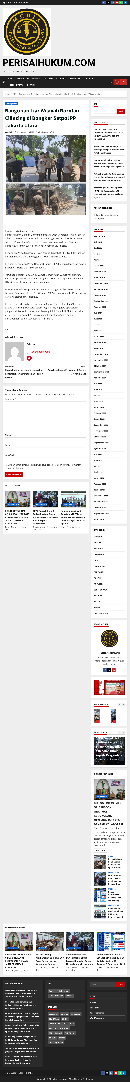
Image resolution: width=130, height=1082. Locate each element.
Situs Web (10, 455)
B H (8, 527)
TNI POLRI (88, 78)
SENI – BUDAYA (16, 85)
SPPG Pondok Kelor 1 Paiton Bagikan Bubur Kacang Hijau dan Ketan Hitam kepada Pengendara (45, 517)
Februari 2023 (100, 484)
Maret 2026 (99, 265)
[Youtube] (117, 2)
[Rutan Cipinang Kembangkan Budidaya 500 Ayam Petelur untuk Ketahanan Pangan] (50, 941)
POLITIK (36, 78)
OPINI (96, 560)
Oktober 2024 (100, 366)
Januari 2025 (99, 348)
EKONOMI (60, 78)
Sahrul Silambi (40, 527)
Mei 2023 (97, 466)
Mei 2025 (97, 324)
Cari (96, 104)
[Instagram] (113, 2)
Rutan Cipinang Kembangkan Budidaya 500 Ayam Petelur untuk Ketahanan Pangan (109, 149)
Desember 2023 (101, 425)
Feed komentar (97, 1012)
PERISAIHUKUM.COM (49, 62)
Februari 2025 (100, 342)
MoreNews (74, 1079)
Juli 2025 (98, 313)
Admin (10, 132)
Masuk (93, 1002)
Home (11, 78)
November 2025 (101, 289)
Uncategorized (11, 104)
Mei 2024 (97, 395)
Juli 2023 (98, 454)
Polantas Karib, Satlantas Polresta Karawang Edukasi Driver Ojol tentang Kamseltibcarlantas (21, 1059)
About (14, 1072)
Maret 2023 (99, 478)
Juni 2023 (98, 460)
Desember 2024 (101, 354)
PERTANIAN (99, 572)
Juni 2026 (98, 248)
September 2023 (101, 442)
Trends (97, 607)
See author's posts (40, 351)
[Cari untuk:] (103, 984)
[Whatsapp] (121, 2)
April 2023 (98, 472)
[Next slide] (123, 704)
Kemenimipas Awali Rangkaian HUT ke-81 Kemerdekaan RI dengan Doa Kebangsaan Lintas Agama (73, 517)
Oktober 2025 (100, 295)
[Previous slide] (119, 704)
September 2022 (101, 513)
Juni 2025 (98, 318)
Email (8, 445)
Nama (8, 435)
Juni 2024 (98, 389)
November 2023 (101, 430)
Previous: (24, 372)
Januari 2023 (99, 489)
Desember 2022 (101, 495)
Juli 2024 (98, 383)
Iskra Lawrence (56, 995)
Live (124, 81)
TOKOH (97, 601)
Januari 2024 (99, 419)
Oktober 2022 (100, 507)
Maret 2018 (99, 519)
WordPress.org (97, 1018)
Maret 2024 (99, 407)
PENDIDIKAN (74, 78)
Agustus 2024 (100, 377)
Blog (21, 1072)
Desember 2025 (101, 283)
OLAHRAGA (99, 554)
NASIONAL (98, 548)
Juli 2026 (98, 242)
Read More (101, 850)
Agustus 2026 (100, 236)
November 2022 (101, 501)
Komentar (10, 399)
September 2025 (101, 301)
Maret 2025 (99, 336)
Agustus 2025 (100, 307)
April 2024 (98, 401)
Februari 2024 (100, 413)
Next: (67, 370)
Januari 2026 (99, 277)
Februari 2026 (100, 271)
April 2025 (98, 330)
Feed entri (94, 1007)
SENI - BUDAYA (55, 1033)
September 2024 (101, 371)
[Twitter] (108, 2)
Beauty (52, 991)
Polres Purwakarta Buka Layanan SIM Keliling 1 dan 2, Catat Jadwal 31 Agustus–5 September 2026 (109, 177)
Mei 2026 (97, 254)
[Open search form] (111, 81)
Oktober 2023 (100, 436)
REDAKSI (31, 85)
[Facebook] (104, 2)
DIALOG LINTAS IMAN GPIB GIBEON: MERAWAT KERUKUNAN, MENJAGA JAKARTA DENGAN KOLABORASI (17, 517)
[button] (4, 82)
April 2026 (98, 259)
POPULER (98, 584)
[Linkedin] (125, 2)
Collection (63, 991)
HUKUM (47, 78)
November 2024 (101, 360)
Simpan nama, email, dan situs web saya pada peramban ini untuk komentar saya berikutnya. (44, 466)
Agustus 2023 (100, 448)
